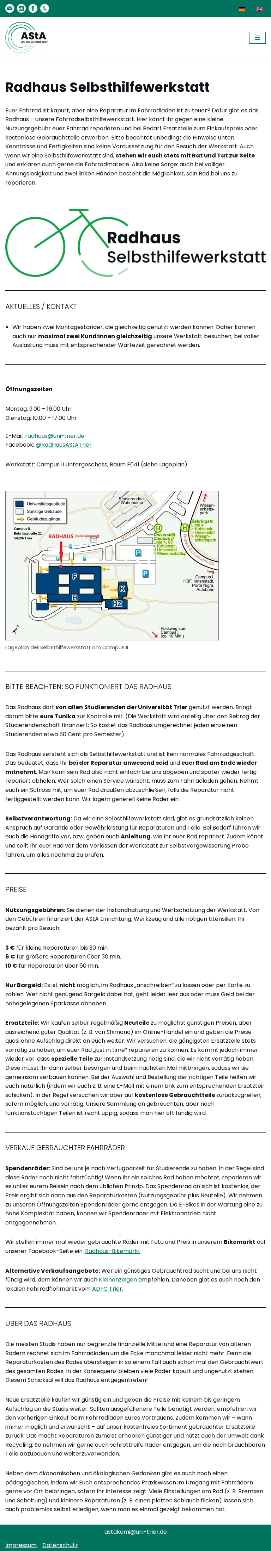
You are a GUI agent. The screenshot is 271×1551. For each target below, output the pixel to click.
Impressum (21, 1545)
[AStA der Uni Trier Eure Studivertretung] (26, 37)
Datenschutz (60, 1545)
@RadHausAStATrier (64, 445)
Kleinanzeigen (118, 1280)
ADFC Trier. (107, 1289)
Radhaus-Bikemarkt (112, 1251)
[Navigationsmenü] (257, 38)
